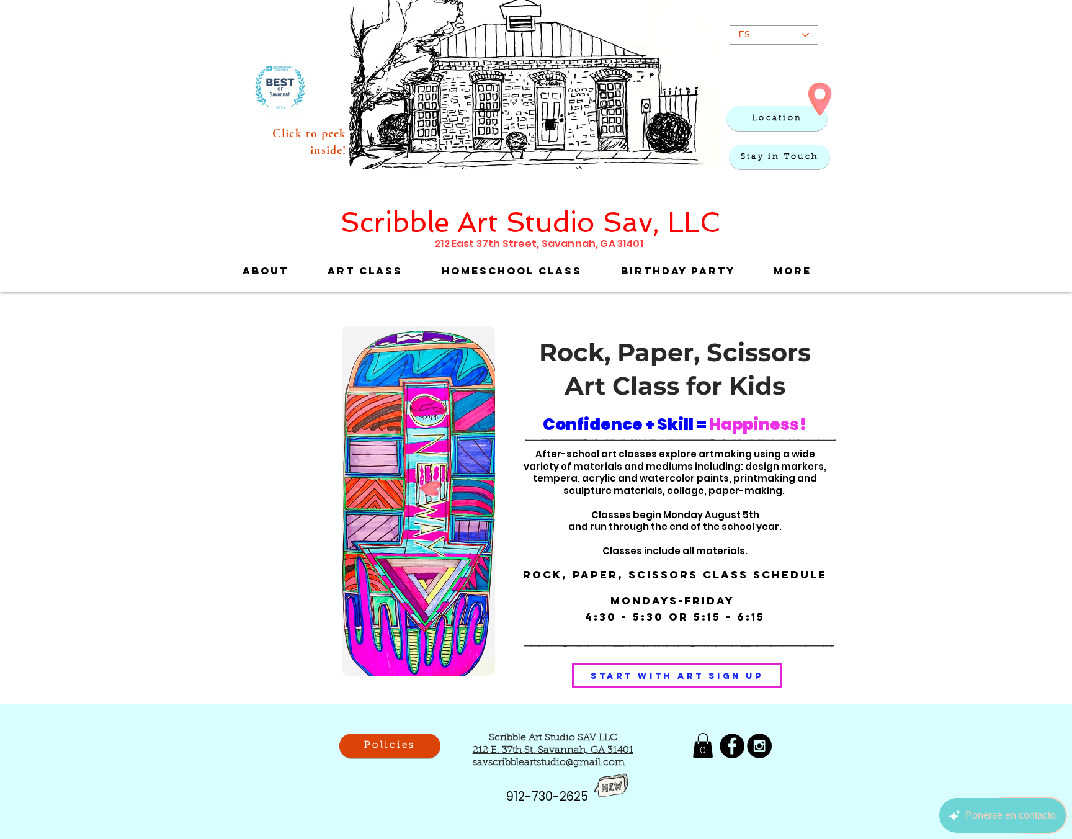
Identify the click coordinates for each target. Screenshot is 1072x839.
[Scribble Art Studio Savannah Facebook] (732, 746)
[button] (779, 157)
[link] (702, 745)
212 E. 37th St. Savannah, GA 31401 (553, 750)
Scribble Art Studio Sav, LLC (530, 222)
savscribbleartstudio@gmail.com (549, 763)
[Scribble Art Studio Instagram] (759, 746)
